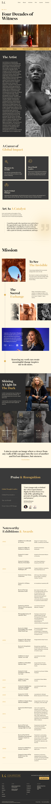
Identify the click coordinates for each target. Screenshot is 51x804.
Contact (3, 796)
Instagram (29, 788)
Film (2, 792)
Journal (3, 794)
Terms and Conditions (45, 801)
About (3, 788)
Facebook (29, 785)
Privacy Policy (38, 801)
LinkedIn (28, 792)
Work (3, 785)
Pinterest (28, 790)
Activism (3, 790)
